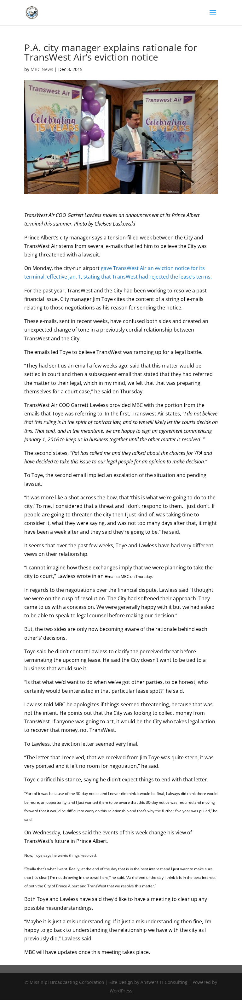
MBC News (42, 69)
